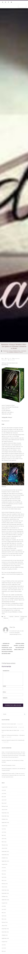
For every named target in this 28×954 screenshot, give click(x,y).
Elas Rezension (17, 358)
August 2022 (4, 941)
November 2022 (5, 931)
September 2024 (5, 861)
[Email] (5, 2)
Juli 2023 (4, 906)
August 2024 (4, 864)
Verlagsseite (5, 417)
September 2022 (5, 938)
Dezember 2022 (5, 928)
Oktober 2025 (5, 819)
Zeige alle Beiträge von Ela (15, 634)
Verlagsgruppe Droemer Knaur (23, 618)
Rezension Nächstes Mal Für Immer (9, 727)
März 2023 (4, 919)
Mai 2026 (4, 796)
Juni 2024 (4, 870)
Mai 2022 (4, 951)
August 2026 (4, 787)
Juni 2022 (4, 948)
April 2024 (4, 877)
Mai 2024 (4, 874)
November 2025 (5, 816)
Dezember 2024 (5, 851)
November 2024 (5, 854)
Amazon (10, 417)
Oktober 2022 (5, 935)
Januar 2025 (4, 848)
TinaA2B (3, 760)
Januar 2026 (4, 809)
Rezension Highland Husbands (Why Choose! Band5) (13, 740)
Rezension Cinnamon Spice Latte (9, 723)
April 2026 (4, 799)
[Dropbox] (11, 2)
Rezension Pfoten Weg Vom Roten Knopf (10, 730)
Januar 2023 (4, 925)
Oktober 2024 (5, 857)
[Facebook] (8, 2)
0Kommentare (12, 359)
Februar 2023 (5, 922)
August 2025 (4, 825)
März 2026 (4, 803)
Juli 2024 (4, 867)
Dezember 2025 (5, 812)
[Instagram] (2, 2)
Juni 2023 (4, 909)
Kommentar (6, 670)
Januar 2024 (4, 886)
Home (14, 765)
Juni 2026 (4, 793)
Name (4, 686)
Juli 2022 (4, 944)
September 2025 (5, 822)
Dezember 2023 (5, 890)
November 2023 (5, 893)
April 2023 (4, 915)
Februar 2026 (5, 806)
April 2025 (4, 838)
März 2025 (4, 841)
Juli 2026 (4, 790)
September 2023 (5, 899)
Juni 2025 (4, 832)
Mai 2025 (4, 835)
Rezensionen (4, 359)
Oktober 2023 (5, 896)
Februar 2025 (5, 845)
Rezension (17, 616)
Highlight (11, 616)
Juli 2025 (4, 828)
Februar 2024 (5, 883)
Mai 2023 (4, 912)
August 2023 (4, 902)
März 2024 (4, 880)
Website (5, 697)
